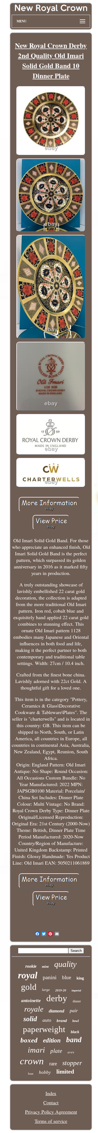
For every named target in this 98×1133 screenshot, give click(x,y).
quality (65, 964)
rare (53, 1063)
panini (50, 977)
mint (45, 966)
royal (27, 975)
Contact (51, 1102)
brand (62, 1020)
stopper (72, 1062)
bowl (75, 1021)
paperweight (44, 1029)
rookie (30, 966)
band (74, 1040)
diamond (56, 1011)
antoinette (31, 1000)
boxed (29, 1040)
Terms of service (51, 1121)
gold (28, 987)
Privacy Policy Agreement (51, 1111)
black (75, 1032)
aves (71, 1051)
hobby (45, 1072)
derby (56, 998)
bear (30, 1073)
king (80, 978)
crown (32, 1061)
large (46, 990)
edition (52, 1040)
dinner (77, 1001)
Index (50, 1093)
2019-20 (60, 990)
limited (65, 1071)
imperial (76, 990)
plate (56, 1051)
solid (30, 1019)
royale (33, 1009)
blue (66, 977)
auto (46, 1020)
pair (74, 1010)
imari (36, 1049)
